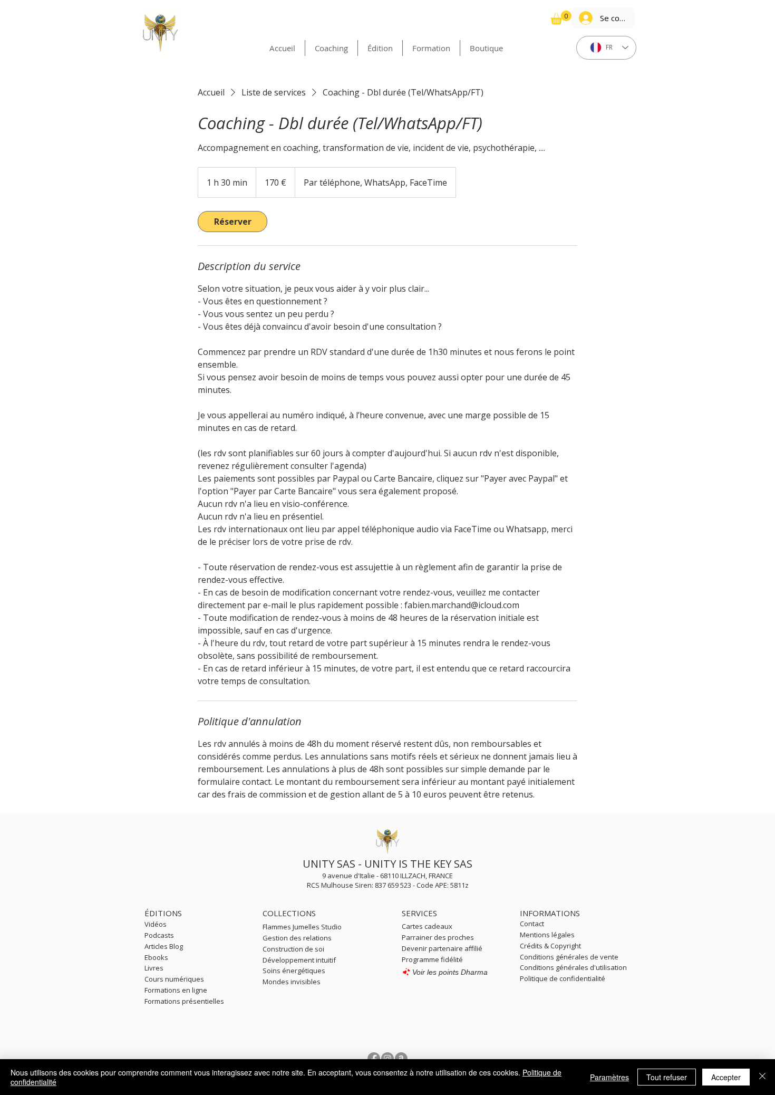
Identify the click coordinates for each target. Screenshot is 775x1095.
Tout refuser (666, 1077)
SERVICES (419, 913)
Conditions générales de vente (569, 957)
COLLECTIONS (289, 913)
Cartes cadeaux (427, 926)
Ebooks (157, 957)
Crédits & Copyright (550, 945)
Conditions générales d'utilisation (573, 967)
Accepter (726, 1077)
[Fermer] (762, 1077)
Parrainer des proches (438, 937)
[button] (560, 18)
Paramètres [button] (609, 1077)
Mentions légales (547, 934)
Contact (532, 923)
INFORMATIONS (550, 913)
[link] (232, 221)
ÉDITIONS (163, 913)
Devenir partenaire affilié (442, 948)
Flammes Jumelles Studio (302, 926)
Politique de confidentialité (562, 978)
